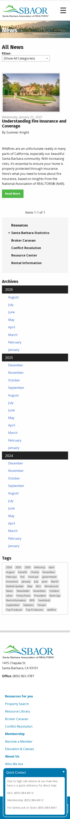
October (14, 380)
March (13, 335)
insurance (12, 581)
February (14, 342)
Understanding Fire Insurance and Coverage (34, 123)
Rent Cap (55, 595)
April (11, 327)
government (49, 577)
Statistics (28, 605)
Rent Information (16, 600)
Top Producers (34, 609)
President (40, 595)
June (11, 312)
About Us (12, 756)
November (16, 372)
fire (22, 577)
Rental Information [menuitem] (26, 263)
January (13, 350)
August (13, 297)
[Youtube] (14, 685)
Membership (15, 734)
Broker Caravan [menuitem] (23, 240)
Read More (12, 193)
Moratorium (51, 586)
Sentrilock (44, 600)
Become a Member (18, 741)
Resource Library (17, 711)
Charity (35, 572)
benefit (22, 572)
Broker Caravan (16, 719)
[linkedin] (23, 685)
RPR (32, 600)
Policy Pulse (23, 595)
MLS (38, 586)
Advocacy (39, 567)
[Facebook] (5, 685)
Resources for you (19, 696)
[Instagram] (32, 685)
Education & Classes (19, 749)
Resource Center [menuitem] (24, 255)
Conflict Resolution (18, 726)
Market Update (15, 586)
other (9, 595)
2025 (9, 357)
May (11, 320)
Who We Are (14, 764)
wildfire (51, 609)
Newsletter (23, 591)
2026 (9, 289)
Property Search (17, 704)
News (9, 591)
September (16, 388)
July (10, 304)
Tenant (42, 605)
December (15, 365)
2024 (9, 455)
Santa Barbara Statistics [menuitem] (30, 233)
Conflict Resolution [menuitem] (26, 248)
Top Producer (14, 609)
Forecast (33, 577)
